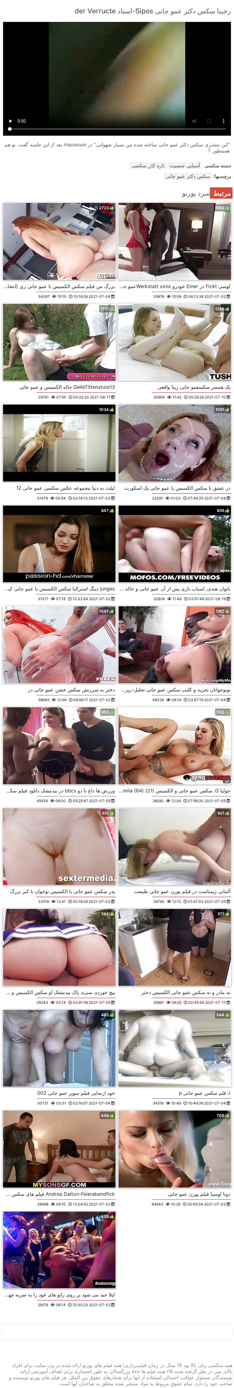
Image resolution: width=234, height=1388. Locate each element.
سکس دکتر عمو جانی (188, 176)
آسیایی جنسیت (185, 165)
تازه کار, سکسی (148, 165)
